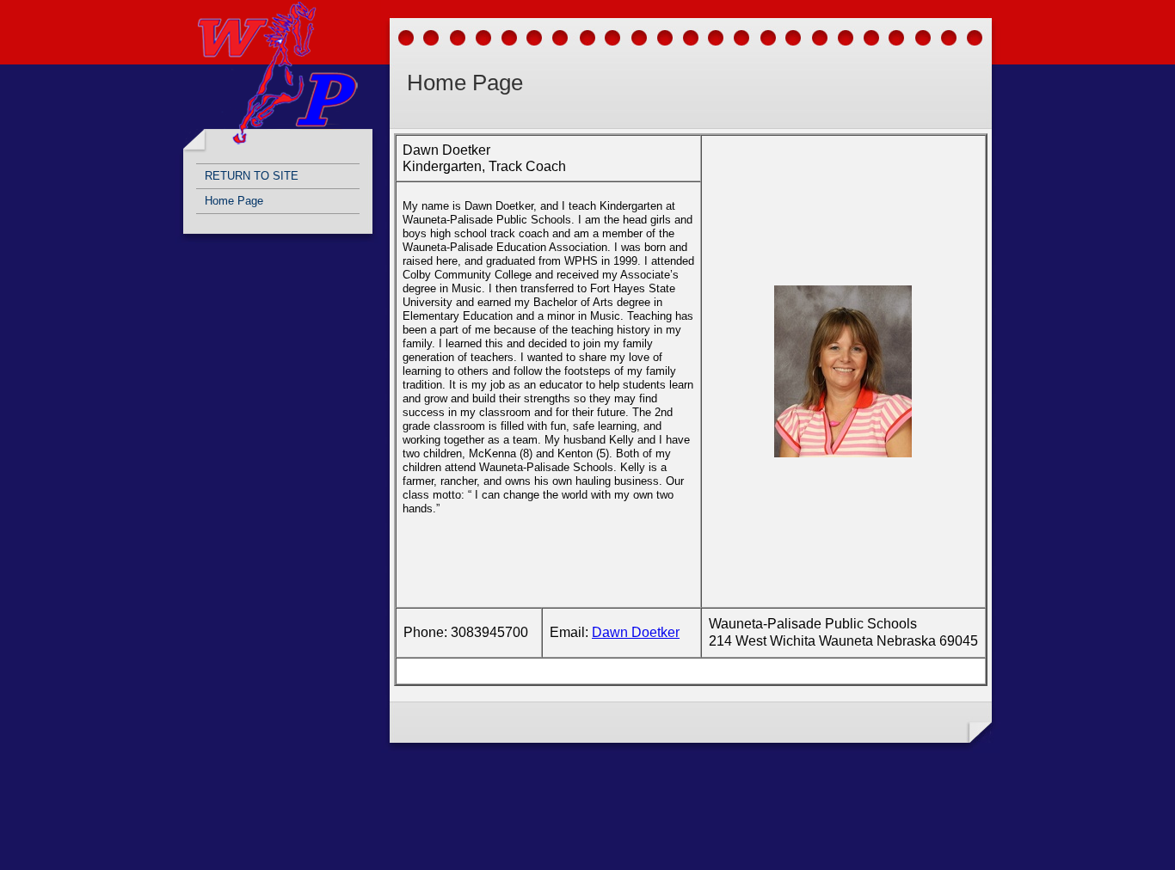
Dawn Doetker (636, 632)
